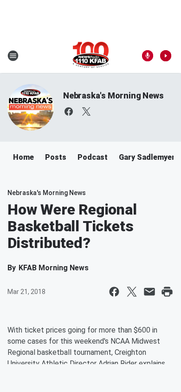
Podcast (93, 157)
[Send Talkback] (147, 55)
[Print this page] (167, 291)
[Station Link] (91, 56)
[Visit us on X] (86, 111)
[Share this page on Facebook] (114, 291)
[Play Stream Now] (165, 55)
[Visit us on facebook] (68, 111)
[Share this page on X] (131, 291)
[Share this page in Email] (149, 291)
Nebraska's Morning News (113, 95)
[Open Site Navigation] (13, 55)
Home (23, 157)
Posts (55, 157)
